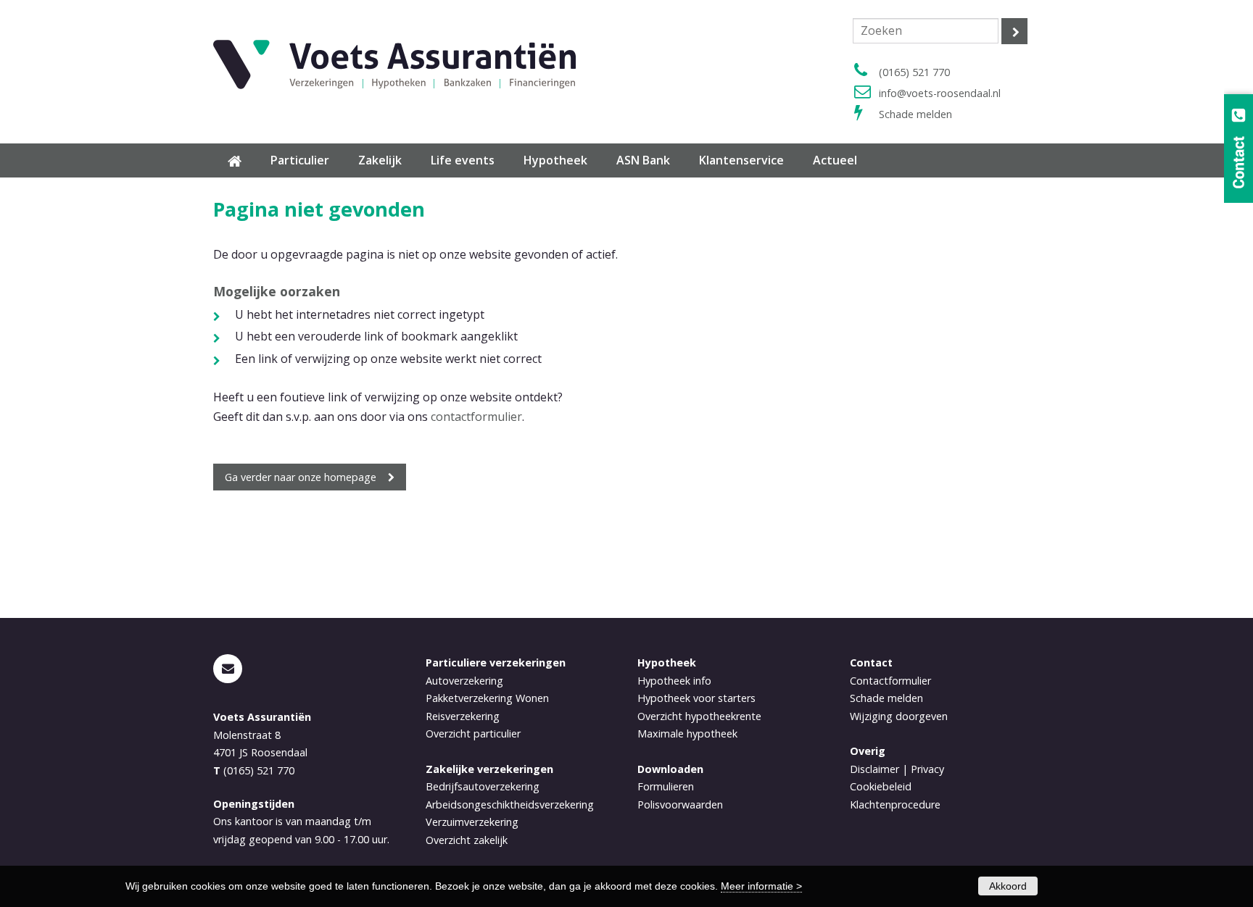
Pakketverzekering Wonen (487, 698)
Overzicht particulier (473, 733)
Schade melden (915, 114)
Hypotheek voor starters (696, 698)
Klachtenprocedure (895, 804)
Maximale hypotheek (687, 733)
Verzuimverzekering (472, 822)
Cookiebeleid (880, 786)
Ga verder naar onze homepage (300, 477)
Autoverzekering (464, 680)
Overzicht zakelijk (467, 840)
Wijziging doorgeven (899, 716)
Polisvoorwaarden (680, 804)
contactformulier (476, 417)
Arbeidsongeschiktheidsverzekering (510, 804)
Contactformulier (890, 680)
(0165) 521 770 (914, 72)
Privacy (927, 769)
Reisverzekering (463, 716)
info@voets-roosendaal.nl (940, 93)
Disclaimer (874, 769)
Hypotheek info (674, 680)
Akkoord (1008, 886)
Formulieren (665, 786)
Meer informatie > (761, 886)
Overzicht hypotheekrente (699, 716)
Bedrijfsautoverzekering (482, 786)
